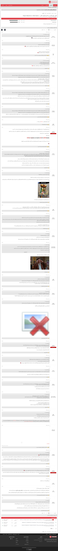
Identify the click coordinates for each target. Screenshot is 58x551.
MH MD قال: (47, 42)
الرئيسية (55, 5)
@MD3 (42, 121)
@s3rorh (48, 443)
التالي (42, 29)
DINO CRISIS (5, 520)
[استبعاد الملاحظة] (2, 9)
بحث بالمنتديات (49, 7)
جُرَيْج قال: (47, 233)
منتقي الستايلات (54, 534)
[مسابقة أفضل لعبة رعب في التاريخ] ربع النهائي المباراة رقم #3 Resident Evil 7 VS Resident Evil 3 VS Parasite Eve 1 (38, 522)
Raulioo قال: (47, 151)
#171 (2, 366)
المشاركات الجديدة (54, 7)
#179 (2, 486)
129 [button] (23, 22)
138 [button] (23, 20)
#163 (2, 213)
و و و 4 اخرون (42, 210)
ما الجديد (47, 5)
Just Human (52, 523)
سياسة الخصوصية (10, 534)
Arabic (47, 534)
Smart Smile (5, 523)
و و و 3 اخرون (41, 55)
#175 (2, 425)
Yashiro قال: (47, 172)
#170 (2, 355)
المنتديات (51, 5)
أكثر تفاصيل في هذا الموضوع (40, 9)
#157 (2, 106)
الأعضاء (42, 5)
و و (44, 202)
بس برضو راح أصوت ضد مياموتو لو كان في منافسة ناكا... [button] (41, 199)
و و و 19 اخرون (42, 146)
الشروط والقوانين (15, 534)
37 (44, 29)
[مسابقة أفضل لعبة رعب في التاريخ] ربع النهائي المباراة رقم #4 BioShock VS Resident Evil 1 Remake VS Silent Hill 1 (38, 525)
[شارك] (3, 32)
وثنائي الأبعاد (14, 420)
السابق (55, 29)
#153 (2, 49)
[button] (45, 5)
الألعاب (46, 520)
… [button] (45, 29)
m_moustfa (17, 544)
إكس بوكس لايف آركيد (30, 421)
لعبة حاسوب (25, 421)
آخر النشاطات (40, 541)
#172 (2, 379)
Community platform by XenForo (29, 547)
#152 (2, 40)
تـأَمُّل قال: (47, 452)
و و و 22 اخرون (41, 447)
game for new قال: (46, 34)
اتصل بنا (18, 534)
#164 (2, 231)
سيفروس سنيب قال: (46, 60)
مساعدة (6, 534)
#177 (2, 466)
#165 (2, 242)
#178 (2, 478)
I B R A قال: (47, 73)
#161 (2, 170)
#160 (2, 149)
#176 (2, 450)
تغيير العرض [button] (50, 534)
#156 (2, 88)
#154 (2, 58)
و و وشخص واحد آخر (42, 495)
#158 (2, 119)
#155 (2, 71)
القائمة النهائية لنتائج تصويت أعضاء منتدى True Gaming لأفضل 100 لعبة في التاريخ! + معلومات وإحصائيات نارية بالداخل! (36, 519)
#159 (2, 127)
